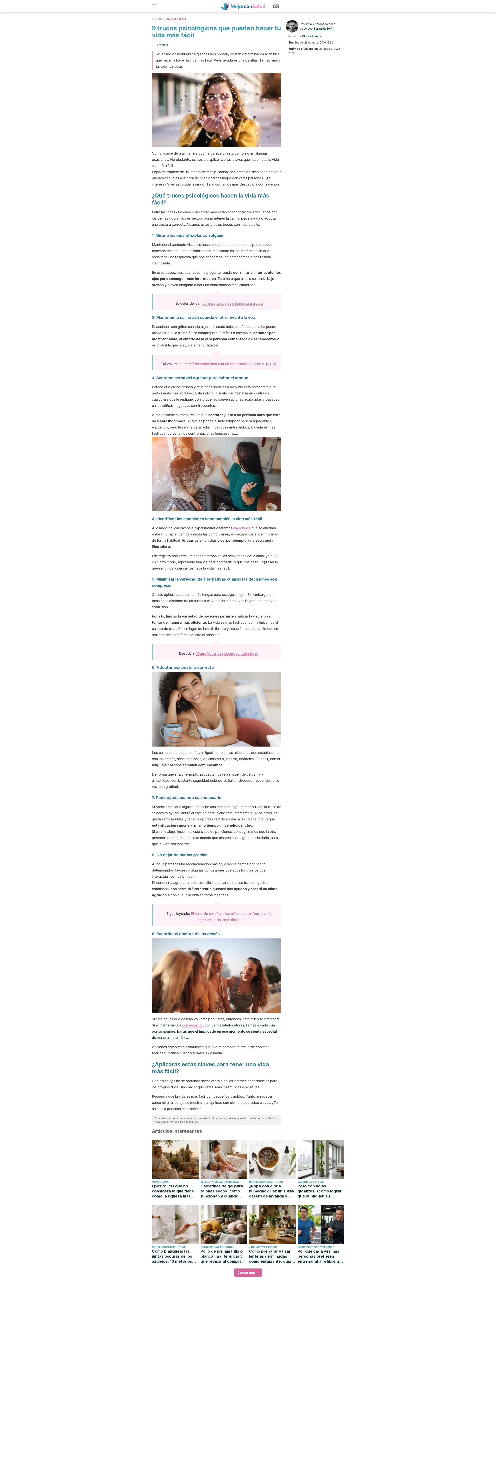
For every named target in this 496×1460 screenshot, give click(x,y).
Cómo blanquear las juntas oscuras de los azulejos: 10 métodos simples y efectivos (172, 1256)
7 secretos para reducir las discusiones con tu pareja (234, 364)
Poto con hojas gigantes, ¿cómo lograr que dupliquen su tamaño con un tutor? (320, 1191)
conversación (193, 1025)
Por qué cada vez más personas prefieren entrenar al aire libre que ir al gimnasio (321, 1256)
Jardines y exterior (311, 1181)
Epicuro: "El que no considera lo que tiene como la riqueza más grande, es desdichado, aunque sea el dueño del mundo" (175, 1191)
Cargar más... (248, 1272)
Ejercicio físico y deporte (316, 1247)
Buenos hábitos (176, 18)
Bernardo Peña (323, 28)
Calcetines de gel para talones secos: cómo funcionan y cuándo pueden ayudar (222, 1191)
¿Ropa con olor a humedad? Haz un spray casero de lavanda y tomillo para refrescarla (271, 1191)
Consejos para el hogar (266, 1181)
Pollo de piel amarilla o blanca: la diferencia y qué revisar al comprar (222, 1256)
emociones (242, 528)
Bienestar (158, 18)
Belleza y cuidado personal (220, 1181)
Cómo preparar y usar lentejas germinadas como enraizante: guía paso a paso (270, 1256)
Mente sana (160, 1181)
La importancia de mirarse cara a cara (232, 303)
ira (263, 327)
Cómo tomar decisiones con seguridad (227, 653)
